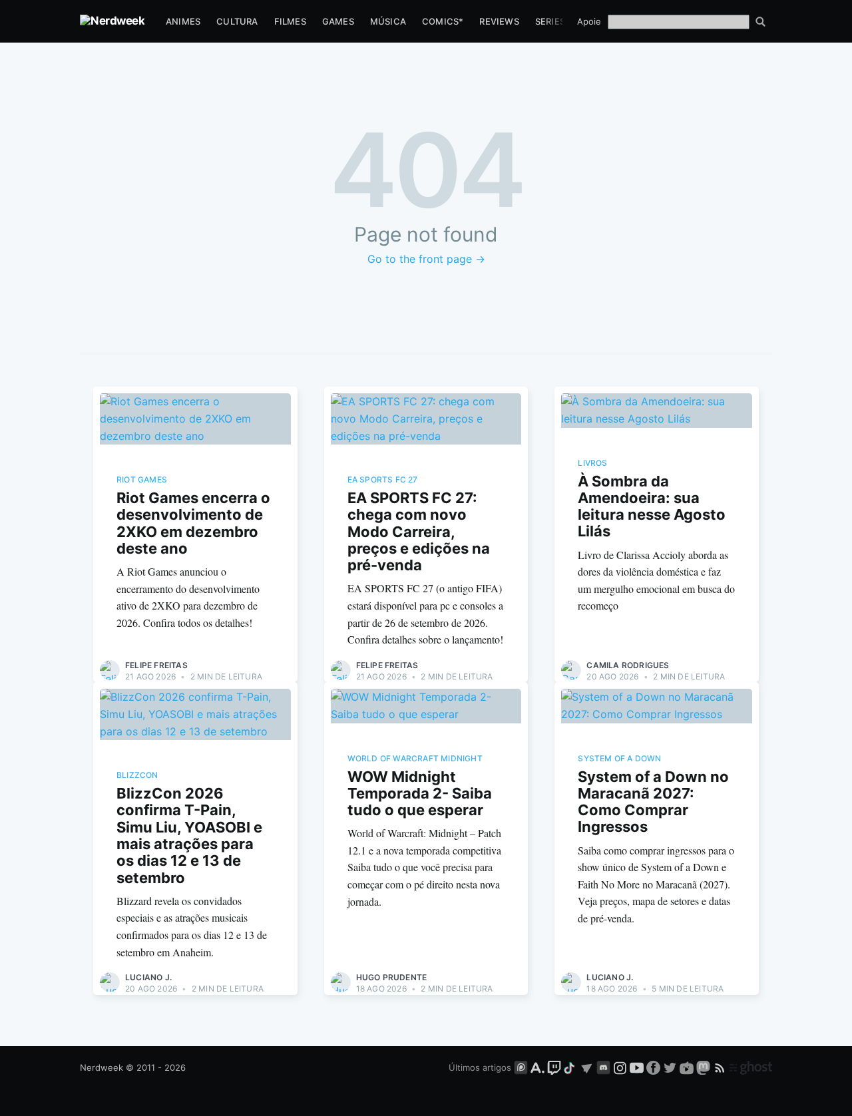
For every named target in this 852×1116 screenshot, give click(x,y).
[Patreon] (521, 1067)
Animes (183, 21)
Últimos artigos (480, 1067)
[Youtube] (637, 1067)
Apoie (589, 21)
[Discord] (603, 1067)
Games (338, 21)
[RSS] (721, 1067)
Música (388, 21)
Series (550, 21)
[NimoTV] (688, 1067)
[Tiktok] (570, 1067)
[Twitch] (554, 1067)
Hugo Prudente (391, 977)
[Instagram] (620, 1067)
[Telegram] (587, 1067)
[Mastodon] (704, 1067)
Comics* (442, 21)
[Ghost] (751, 1067)
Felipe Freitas (156, 665)
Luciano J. (148, 977)
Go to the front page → (426, 259)
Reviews (499, 21)
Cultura (237, 21)
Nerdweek (101, 1067)
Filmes (290, 21)
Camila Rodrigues (627, 665)
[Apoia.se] (539, 1067)
